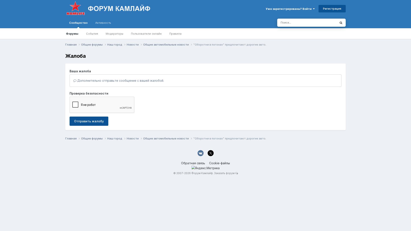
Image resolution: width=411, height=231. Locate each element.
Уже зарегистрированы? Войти (289, 8)
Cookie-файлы (219, 163)
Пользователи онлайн (146, 33)
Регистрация (332, 8)
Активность (103, 22)
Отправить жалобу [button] (89, 121)
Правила (175, 33)
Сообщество (78, 22)
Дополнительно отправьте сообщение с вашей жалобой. (120, 80)
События (92, 33)
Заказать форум (224, 173)
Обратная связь (193, 163)
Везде (327, 22)
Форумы (72, 33)
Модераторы (114, 33)
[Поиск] (341, 23)
